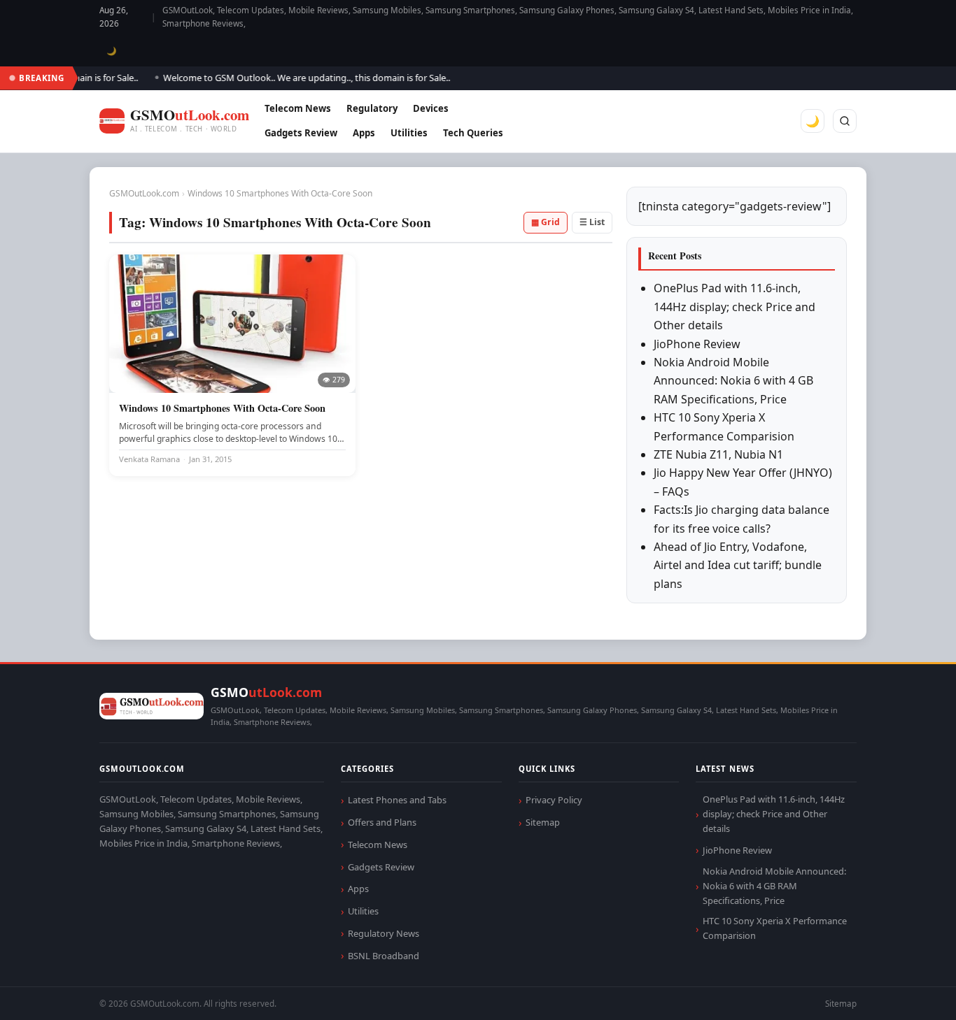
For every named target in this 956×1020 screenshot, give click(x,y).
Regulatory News (383, 933)
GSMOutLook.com (144, 193)
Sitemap (543, 822)
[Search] (845, 121)
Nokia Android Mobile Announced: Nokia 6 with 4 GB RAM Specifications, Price (733, 380)
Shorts (908, 992)
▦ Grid (545, 222)
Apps (364, 133)
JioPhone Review (697, 344)
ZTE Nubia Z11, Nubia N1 (718, 454)
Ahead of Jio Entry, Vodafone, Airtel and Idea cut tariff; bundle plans (738, 565)
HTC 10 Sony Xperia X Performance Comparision (775, 928)
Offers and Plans (382, 822)
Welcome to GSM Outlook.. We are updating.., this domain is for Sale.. (296, 77)
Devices (431, 108)
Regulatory (372, 108)
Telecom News (298, 108)
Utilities (409, 133)
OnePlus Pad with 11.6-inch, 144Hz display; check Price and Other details (734, 306)
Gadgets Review (301, 133)
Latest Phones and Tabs (397, 799)
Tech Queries (473, 133)
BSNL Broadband (383, 955)
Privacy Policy (554, 799)
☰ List (592, 222)
